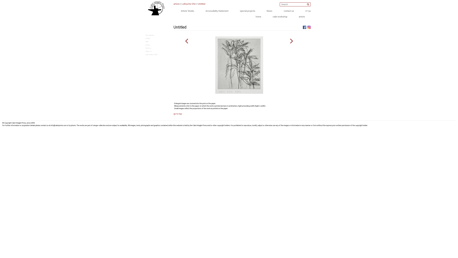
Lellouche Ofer (189, 4)
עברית (308, 11)
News (269, 11)
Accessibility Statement (217, 11)
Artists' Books (187, 11)
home (258, 16)
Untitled (201, 4)
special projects (247, 11)
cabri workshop (280, 16)
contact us (289, 11)
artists (177, 4)
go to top (178, 114)
